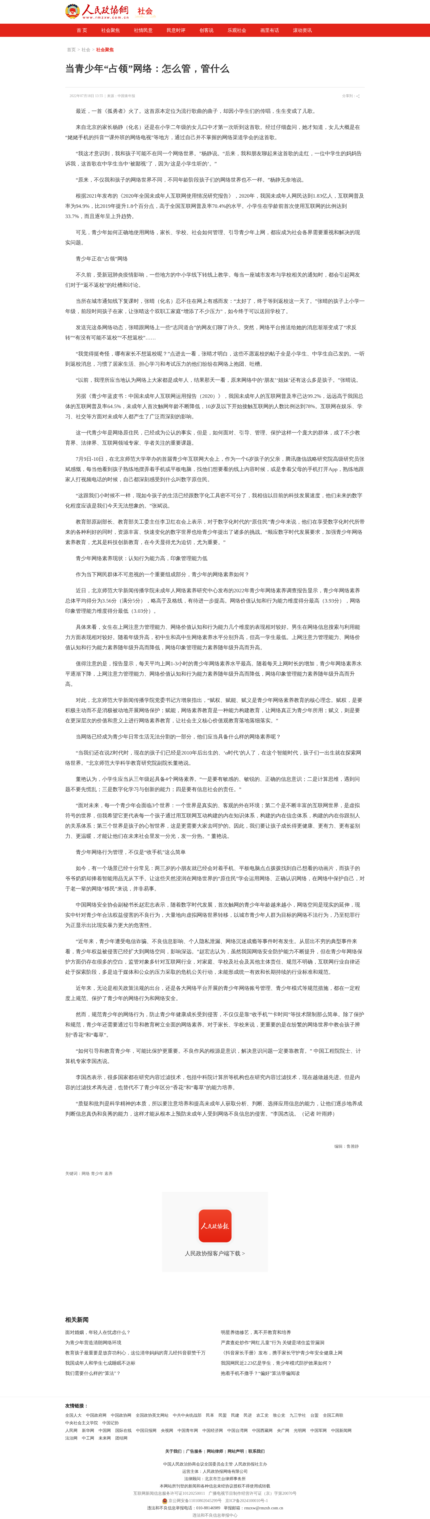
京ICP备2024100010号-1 (246, 1501)
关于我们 (173, 1451)
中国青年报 (126, 96)
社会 (86, 49)
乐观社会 (237, 30)
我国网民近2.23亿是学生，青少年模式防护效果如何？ (276, 1363)
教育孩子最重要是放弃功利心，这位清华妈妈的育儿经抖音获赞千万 (135, 1352)
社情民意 (143, 30)
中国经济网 (212, 1430)
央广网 (283, 1430)
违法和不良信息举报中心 (215, 1515)
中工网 (88, 1438)
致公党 (279, 1415)
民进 (248, 1415)
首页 (71, 49)
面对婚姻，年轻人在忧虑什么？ (98, 1332)
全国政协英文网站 (152, 1415)
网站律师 (215, 1451)
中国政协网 (121, 1415)
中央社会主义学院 (81, 1423)
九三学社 (298, 1415)
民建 (235, 1415)
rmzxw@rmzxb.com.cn (263, 1508)
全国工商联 (333, 1415)
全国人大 (73, 1415)
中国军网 (318, 1430)
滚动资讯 (302, 30)
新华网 (88, 1430)
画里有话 (269, 30)
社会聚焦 (110, 30)
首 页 (82, 30)
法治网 (71, 1438)
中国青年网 (188, 1430)
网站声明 (236, 1451)
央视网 (167, 1430)
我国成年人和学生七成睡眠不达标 (100, 1363)
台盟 (314, 1415)
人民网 (71, 1430)
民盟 (223, 1415)
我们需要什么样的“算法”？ (93, 1373)
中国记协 (110, 1423)
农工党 (262, 1415)
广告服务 (194, 1451)
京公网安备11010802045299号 (195, 1501)
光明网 (300, 1430)
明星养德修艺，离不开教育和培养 (256, 1332)
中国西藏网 (262, 1430)
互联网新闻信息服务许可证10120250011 (169, 1493)
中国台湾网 (237, 1430)
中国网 (105, 1430)
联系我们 (256, 1451)
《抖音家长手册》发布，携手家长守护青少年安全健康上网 (282, 1352)
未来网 (105, 1438)
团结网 (121, 1438)
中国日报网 (146, 1430)
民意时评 (176, 30)
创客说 (206, 30)
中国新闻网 (341, 1430)
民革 (210, 1415)
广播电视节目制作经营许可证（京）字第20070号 (253, 1493)
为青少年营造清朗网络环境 (93, 1342)
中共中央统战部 (187, 1415)
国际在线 (123, 1430)
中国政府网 (96, 1415)
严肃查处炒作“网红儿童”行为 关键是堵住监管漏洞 (272, 1342)
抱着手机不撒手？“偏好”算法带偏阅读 (260, 1373)
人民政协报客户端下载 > (215, 1253)
